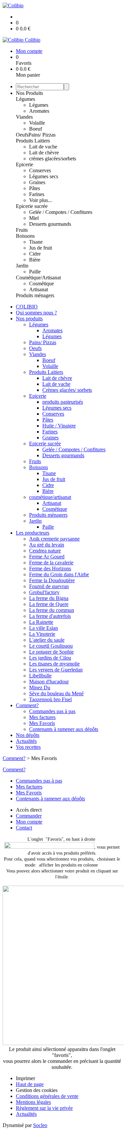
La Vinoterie (42, 634)
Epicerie (24, 164)
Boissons (25, 236)
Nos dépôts (27, 735)
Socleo (40, 1125)
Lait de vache (43, 146)
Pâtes (34, 188)
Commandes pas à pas (52, 711)
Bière (34, 260)
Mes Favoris (42, 723)
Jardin (22, 265)
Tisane (36, 242)
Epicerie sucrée (32, 206)
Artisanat (38, 289)
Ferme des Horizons (50, 568)
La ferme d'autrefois (50, 616)
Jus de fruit (40, 248)
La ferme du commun (51, 610)
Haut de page (30, 1084)
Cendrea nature (45, 550)
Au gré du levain (46, 544)
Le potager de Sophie (51, 652)
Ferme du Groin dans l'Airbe (59, 574)
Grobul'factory (44, 592)
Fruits (22, 230)
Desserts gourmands (50, 224)
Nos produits (29, 318)
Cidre (35, 254)
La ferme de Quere (48, 604)
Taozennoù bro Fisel (50, 699)
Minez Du (39, 687)
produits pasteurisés (62, 402)
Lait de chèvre (44, 152)
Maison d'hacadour (49, 681)
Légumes (25, 99)
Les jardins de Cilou (50, 658)
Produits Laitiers (33, 140)
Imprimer (25, 1078)
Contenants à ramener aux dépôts (63, 729)
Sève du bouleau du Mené (56, 693)
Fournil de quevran (49, 586)
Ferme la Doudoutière (52, 580)
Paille (35, 271)
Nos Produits (29, 93)
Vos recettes (28, 747)
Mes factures (42, 717)
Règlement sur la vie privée (44, 1108)
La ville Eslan (43, 628)
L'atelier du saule (46, 640)
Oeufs (22, 135)
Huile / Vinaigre (59, 425)
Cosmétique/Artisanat (38, 277)
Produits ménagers (35, 295)
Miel (34, 218)
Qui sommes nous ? (36, 312)
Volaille (37, 123)
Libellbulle (40, 675)
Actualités (26, 741)
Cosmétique (41, 283)
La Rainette (41, 622)
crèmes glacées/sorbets (52, 158)
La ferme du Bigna (48, 598)
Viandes (24, 117)
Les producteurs (32, 533)
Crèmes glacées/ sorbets (67, 390)
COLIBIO (27, 306)
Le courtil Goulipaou (51, 646)
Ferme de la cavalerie (51, 562)
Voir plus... (40, 200)
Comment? (27, 705)
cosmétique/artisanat (50, 497)
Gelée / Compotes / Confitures (60, 212)
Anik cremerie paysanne (54, 539)
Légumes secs (43, 176)
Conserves (40, 170)
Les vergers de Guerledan (56, 669)
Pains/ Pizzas (42, 135)
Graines (37, 182)
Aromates (39, 111)
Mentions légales (33, 1102)
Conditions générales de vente (47, 1096)
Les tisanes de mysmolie (54, 663)
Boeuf (35, 129)
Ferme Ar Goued (46, 556)
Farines (36, 194)
